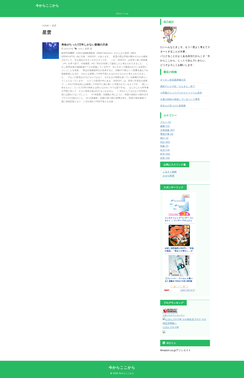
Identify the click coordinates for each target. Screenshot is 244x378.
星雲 (87, 48)
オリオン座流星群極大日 (173, 79)
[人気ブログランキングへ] (170, 311)
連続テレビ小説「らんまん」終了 (177, 86)
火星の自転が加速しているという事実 (180, 99)
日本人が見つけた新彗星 (173, 105)
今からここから (47, 5)
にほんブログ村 (171, 327)
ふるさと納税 (170, 171)
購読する (171, 342)
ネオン (81, 48)
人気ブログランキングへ (174, 315)
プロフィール (122, 13)
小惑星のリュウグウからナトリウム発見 (181, 92)
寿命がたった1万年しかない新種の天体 (84, 44)
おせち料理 (168, 175)
